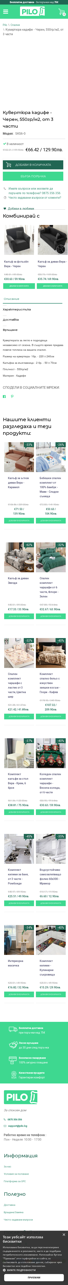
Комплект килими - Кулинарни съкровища (47, 967)
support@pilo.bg (16, 1125)
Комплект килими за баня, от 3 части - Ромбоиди (18, 876)
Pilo (5, 24)
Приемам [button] (34, 1277)
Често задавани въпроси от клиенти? (34, 197)
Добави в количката (33, 165)
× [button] (63, 1234)
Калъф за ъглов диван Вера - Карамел (18, 483)
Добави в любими (21, 208)
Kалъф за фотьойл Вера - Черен (16, 264)
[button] (34, 1270)
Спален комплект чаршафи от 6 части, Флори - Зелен (49, 587)
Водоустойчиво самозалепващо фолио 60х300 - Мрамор (50, 876)
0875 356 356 (14, 1119)
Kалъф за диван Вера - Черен (52, 264)
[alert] (34, 1258)
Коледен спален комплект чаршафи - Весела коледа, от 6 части (50, 783)
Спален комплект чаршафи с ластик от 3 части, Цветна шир (17, 685)
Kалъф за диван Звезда (18, 580)
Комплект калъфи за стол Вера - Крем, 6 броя (18, 781)
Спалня (15, 24)
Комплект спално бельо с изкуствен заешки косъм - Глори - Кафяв (50, 683)
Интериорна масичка (15, 963)
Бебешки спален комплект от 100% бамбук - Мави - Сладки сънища (50, 487)
